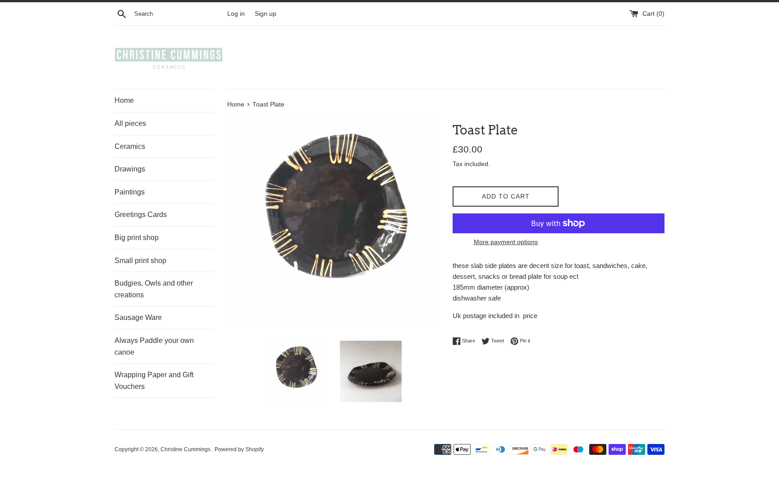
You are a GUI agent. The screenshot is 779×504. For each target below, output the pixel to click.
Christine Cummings (186, 449)
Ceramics (130, 146)
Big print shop (137, 237)
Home (124, 100)
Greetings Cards (141, 214)
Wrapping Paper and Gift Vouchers (154, 380)
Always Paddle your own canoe (154, 346)
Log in (236, 13)
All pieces (130, 123)
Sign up (265, 13)
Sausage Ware (138, 317)
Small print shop (140, 260)
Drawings (130, 169)
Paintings (130, 192)
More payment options (506, 241)
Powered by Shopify (239, 449)
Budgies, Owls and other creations (154, 289)
